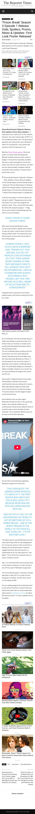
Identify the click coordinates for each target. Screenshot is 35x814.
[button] (3, 11)
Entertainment (11, 16)
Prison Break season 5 (16, 152)
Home (3, 16)
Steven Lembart (6, 39)
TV (11, 19)
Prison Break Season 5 (26, 764)
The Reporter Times (18, 593)
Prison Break (15, 764)
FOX (9, 764)
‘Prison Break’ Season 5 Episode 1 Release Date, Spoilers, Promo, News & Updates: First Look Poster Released (17, 29)
